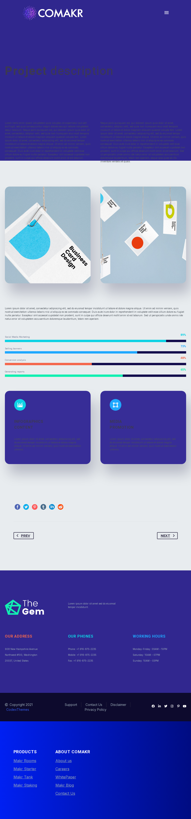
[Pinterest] (35, 507)
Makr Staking (25, 785)
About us (63, 760)
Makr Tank (23, 777)
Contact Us (65, 793)
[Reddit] (60, 507)
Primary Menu (166, 12)
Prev (25, 536)
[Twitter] (26, 507)
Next (165, 536)
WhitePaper (65, 777)
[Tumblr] (43, 507)
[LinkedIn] (52, 507)
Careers (62, 769)
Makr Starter (25, 769)
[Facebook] (17, 507)
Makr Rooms (25, 760)
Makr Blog (64, 785)
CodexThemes (17, 709)
